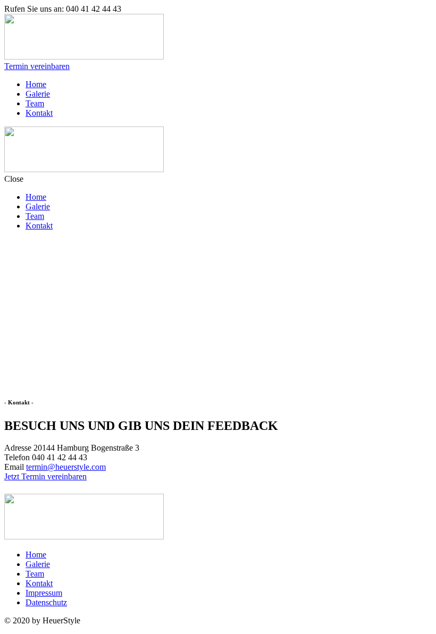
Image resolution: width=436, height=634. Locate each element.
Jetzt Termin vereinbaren (45, 476)
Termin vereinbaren (37, 66)
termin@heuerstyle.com (66, 466)
